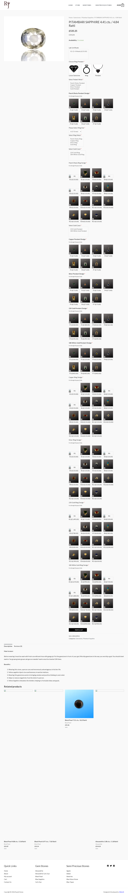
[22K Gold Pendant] (78, 229)
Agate (68, 871)
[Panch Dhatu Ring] (76, 139)
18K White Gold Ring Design (79, 565)
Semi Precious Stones (104, 5)
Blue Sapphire (39, 879)
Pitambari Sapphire (87, 17)
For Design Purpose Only (75, 96)
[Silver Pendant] (77, 87)
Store (77, 5)
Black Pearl (39, 876)
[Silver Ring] (76, 143)
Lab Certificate (74, 48)
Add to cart (79, 630)
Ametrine (69, 876)
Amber (68, 874)
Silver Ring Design (75, 440)
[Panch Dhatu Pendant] (77, 83)
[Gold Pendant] (77, 89)
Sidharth (121, 892)
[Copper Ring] (76, 141)
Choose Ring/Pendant (76, 62)
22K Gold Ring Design (77, 502)
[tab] (8, 646)
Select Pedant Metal (76, 79)
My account (8, 876)
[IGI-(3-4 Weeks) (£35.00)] (78, 51)
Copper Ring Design (76, 377)
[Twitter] (111, 866)
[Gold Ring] (76, 144)
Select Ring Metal (75, 135)
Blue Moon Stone (72, 879)
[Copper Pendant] (77, 85)
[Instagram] (114, 866)
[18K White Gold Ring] (77, 154)
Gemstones (87, 5)
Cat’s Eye (38, 882)
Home (70, 5)
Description (8, 646)
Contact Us (7, 882)
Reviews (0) (18, 646)
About (6, 874)
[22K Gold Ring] (77, 153)
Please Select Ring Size (77, 128)
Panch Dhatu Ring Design (78, 163)
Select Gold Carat (75, 149)
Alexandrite (39, 871)
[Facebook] (108, 866)
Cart (5, 879)
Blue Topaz (70, 882)
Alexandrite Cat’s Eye (42, 874)
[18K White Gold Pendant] (78, 231)
